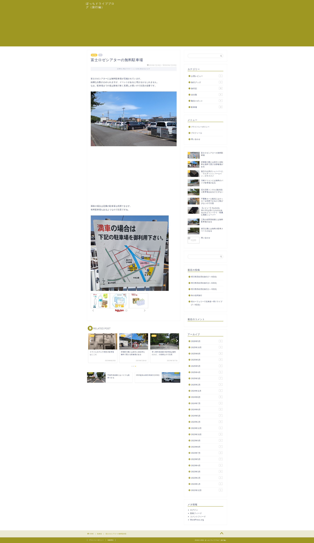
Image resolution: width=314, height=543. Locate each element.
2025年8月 (206, 354)
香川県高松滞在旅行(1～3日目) (204, 289)
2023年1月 (206, 484)
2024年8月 (206, 397)
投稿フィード (196, 513)
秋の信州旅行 (196, 295)
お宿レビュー (206, 76)
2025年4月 (206, 372)
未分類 (206, 95)
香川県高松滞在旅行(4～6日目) (204, 283)
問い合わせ (195, 139)
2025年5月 (206, 366)
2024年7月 (206, 403)
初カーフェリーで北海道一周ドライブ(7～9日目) (206, 303)
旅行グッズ (206, 82)
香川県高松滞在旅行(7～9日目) (204, 277)
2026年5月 (206, 341)
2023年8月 (206, 447)
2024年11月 (206, 391)
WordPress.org (197, 520)
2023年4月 (206, 465)
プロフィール (196, 133)
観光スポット (206, 101)
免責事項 (110, 540)
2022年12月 (206, 490)
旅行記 (206, 88)
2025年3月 (206, 378)
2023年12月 (206, 428)
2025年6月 (206, 360)
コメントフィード (198, 517)
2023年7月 (206, 453)
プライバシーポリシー (200, 127)
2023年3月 (206, 472)
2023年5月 (206, 459)
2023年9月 (206, 441)
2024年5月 (206, 416)
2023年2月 (206, 478)
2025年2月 (206, 385)
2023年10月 (206, 434)
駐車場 (94, 55)
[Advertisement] (157, 29)
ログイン (194, 510)
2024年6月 (206, 409)
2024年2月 (206, 422)
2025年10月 (206, 347)
